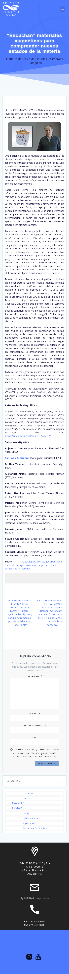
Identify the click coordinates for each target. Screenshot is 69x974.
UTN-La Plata (30, 818)
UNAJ (26, 813)
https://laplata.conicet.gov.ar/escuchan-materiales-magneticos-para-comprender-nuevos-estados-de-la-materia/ (34, 565)
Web (34, 737)
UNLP (26, 798)
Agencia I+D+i (30, 823)
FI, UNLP (17, 807)
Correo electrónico (34, 725)
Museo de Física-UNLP (35, 828)
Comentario (34, 676)
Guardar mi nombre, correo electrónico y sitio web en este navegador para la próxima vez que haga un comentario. (36, 753)
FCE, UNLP (18, 802)
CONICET (28, 793)
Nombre (34, 713)
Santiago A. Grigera (17, 458)
